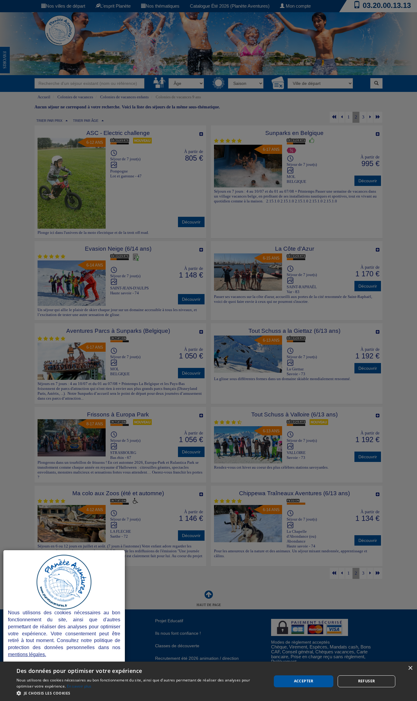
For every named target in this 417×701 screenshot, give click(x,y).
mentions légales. (27, 654)
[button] (140, 692)
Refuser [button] (366, 681)
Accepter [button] (304, 681)
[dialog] (208, 681)
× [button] (410, 668)
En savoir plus (79, 686)
